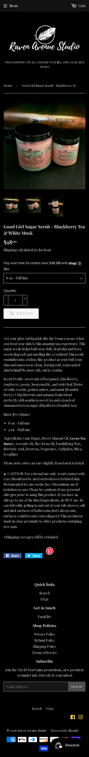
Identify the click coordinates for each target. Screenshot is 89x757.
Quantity (10, 290)
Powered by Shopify (65, 730)
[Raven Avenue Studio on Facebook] (72, 717)
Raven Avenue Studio (32, 730)
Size (7, 269)
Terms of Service (44, 652)
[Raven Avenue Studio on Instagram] (80, 717)
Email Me (44, 616)
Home (8, 85)
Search (44, 593)
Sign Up (76, 686)
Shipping (10, 250)
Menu (13, 6)
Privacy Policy (44, 634)
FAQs (44, 599)
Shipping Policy (44, 646)
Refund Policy (44, 640)
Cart (81, 6)
